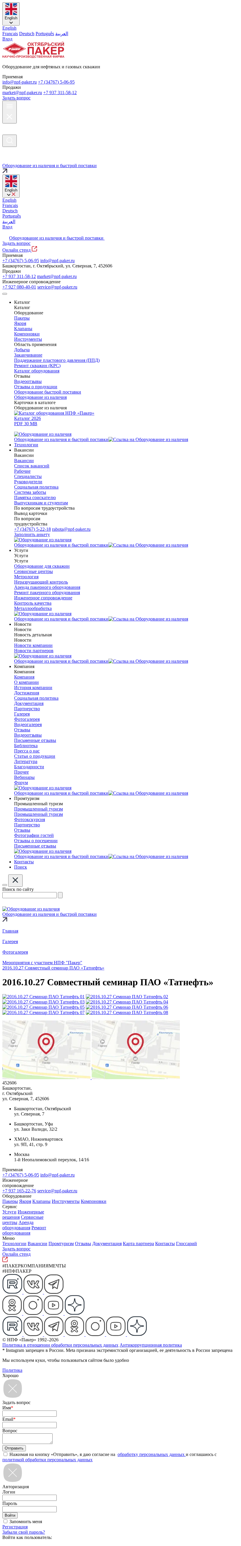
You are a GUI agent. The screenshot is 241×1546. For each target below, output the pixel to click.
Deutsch (26, 33)
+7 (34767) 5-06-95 (56, 81)
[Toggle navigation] (4, 294)
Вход (7, 38)
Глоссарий (186, 1243)
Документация (107, 1243)
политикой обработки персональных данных (47, 1459)
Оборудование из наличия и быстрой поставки (57, 237)
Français (10, 33)
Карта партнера (138, 1243)
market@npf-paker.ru (22, 92)
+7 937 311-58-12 (60, 92)
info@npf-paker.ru (19, 81)
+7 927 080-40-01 (19, 286)
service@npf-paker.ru (57, 286)
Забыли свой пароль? (23, 1532)
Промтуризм (61, 1243)
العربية (61, 33)
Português (45, 33)
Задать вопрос (16, 97)
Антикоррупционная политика (151, 1344)
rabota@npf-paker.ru (71, 529)
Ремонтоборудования (24, 1230)
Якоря (25, 1201)
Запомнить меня (25, 1521)
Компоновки (93, 1201)
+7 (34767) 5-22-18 (32, 529)
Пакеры (10, 1201)
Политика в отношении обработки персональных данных (60, 1344)
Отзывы (83, 1243)
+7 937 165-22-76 (19, 1190)
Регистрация (15, 1526)
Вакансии (37, 1243)
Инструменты (66, 1201)
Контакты (165, 1243)
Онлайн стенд (17, 250)
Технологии (14, 1243)
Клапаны (41, 1201)
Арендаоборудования (18, 1225)
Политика (12, 1370)
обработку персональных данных (152, 1454)
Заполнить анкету (32, 534)
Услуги (9, 1211)
